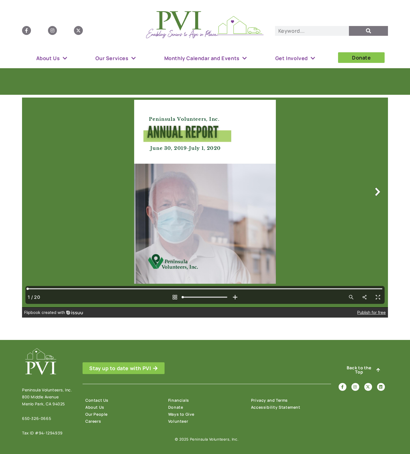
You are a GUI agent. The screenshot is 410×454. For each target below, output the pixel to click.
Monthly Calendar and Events (202, 58)
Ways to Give (181, 414)
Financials (178, 400)
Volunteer (178, 421)
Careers (93, 421)
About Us (48, 58)
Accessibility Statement (275, 407)
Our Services (111, 58)
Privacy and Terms (269, 400)
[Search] (368, 31)
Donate (175, 407)
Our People (96, 414)
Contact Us (96, 400)
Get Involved (291, 58)
